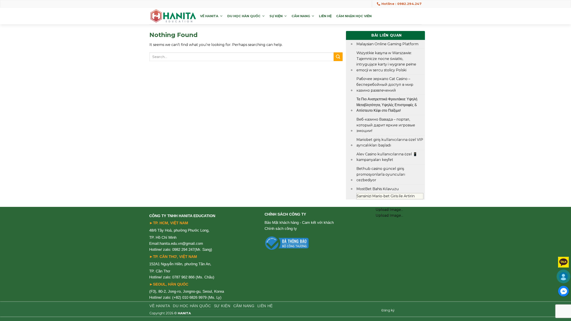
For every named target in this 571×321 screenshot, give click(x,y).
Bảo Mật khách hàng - (283, 222)
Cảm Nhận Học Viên (354, 16)
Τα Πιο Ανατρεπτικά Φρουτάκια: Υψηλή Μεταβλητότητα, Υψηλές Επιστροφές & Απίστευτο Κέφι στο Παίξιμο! (386, 105)
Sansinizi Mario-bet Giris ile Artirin (386, 196)
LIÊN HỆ (325, 16)
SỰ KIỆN (276, 16)
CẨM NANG (301, 16)
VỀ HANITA (209, 16)
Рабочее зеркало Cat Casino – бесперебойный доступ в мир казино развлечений (384, 84)
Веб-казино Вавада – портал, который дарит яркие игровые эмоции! (385, 125)
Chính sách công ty (281, 228)
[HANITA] (173, 16)
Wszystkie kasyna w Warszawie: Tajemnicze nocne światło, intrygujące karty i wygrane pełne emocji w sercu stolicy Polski (386, 61)
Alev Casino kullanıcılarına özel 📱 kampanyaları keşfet (386, 157)
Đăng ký (388, 310)
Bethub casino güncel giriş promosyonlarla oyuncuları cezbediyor (380, 174)
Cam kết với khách (318, 222)
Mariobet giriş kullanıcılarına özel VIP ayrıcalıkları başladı (389, 143)
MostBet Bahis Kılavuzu (377, 189)
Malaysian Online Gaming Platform (387, 44)
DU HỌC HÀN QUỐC (244, 16)
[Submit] (338, 56)
